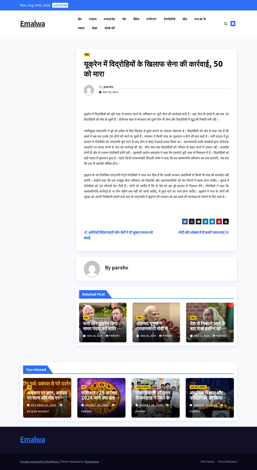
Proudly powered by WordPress (39, 461)
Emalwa (32, 23)
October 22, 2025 (44, 405)
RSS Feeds (207, 461)
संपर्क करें (110, 28)
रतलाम (93, 19)
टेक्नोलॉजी (169, 19)
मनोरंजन (152, 19)
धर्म (29, 386)
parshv (108, 86)
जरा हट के (200, 19)
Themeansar (91, 461)
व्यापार (81, 28)
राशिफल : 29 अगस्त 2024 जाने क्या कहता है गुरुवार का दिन (100, 397)
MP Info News (198, 386)
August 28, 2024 (97, 405)
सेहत (94, 28)
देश (124, 19)
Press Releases (227, 461)
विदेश (137, 19)
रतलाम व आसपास (143, 386)
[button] (225, 23)
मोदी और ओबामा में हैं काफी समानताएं (201, 232)
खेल (185, 19)
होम (80, 19)
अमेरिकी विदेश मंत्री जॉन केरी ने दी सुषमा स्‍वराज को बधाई (118, 234)
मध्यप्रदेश (109, 19)
